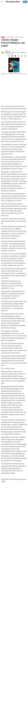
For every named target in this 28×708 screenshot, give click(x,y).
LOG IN (25, 1)
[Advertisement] (14, 22)
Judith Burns (10, 51)
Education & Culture (18, 37)
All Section (8, 37)
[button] (2, 2)
